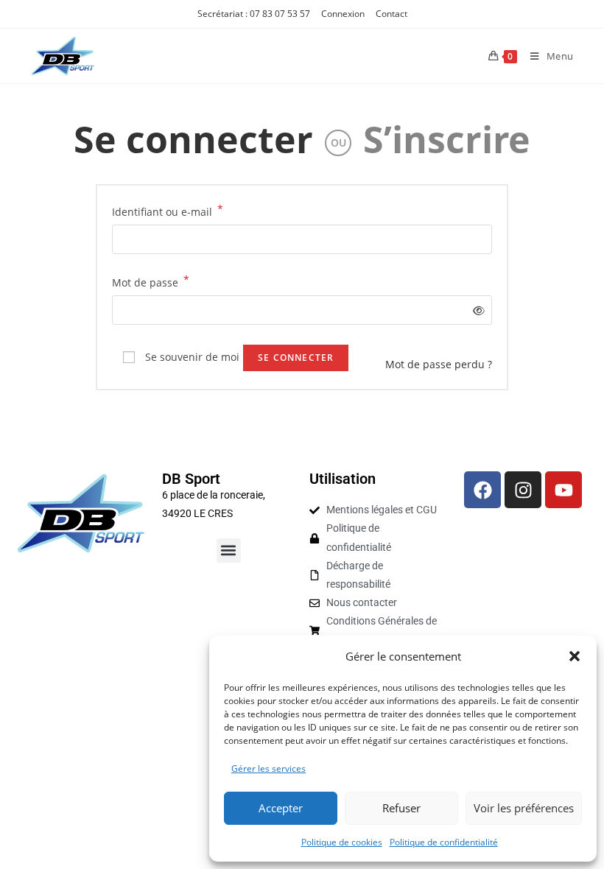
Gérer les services (268, 768)
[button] (574, 656)
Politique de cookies (341, 842)
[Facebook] (482, 489)
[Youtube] (563, 489)
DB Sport (191, 479)
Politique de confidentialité (444, 842)
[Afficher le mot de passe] (476, 310)
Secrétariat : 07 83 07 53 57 (253, 13)
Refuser (401, 808)
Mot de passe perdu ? (438, 364)
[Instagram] (523, 489)
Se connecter (193, 139)
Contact (391, 13)
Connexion (343, 13)
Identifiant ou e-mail (167, 211)
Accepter (281, 808)
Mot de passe (150, 281)
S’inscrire (446, 139)
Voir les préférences (524, 808)
